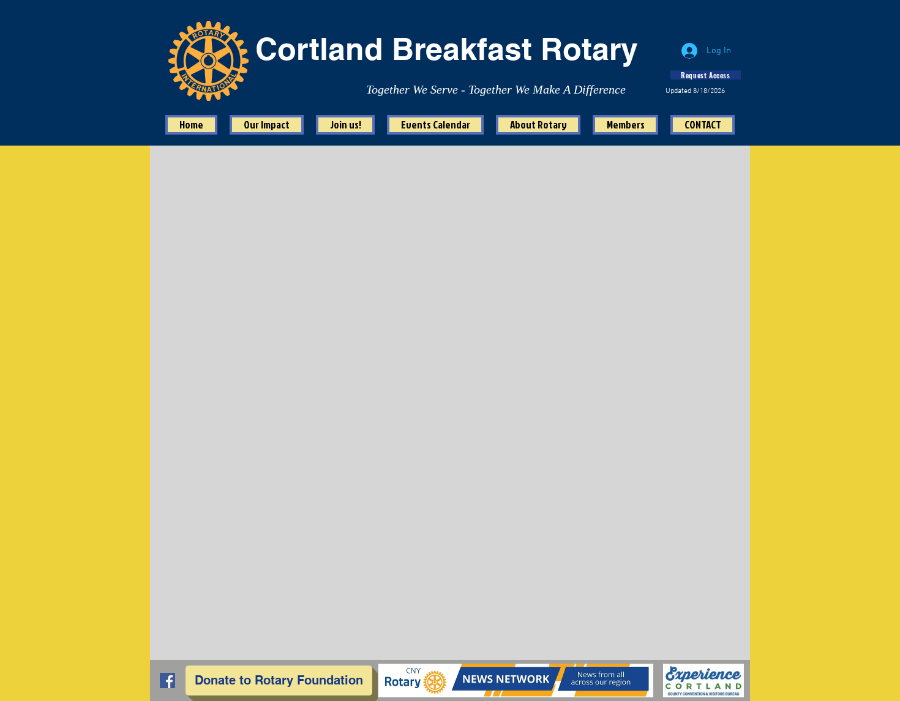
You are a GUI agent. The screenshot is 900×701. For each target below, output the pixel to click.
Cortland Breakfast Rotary (446, 49)
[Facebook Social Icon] (167, 680)
